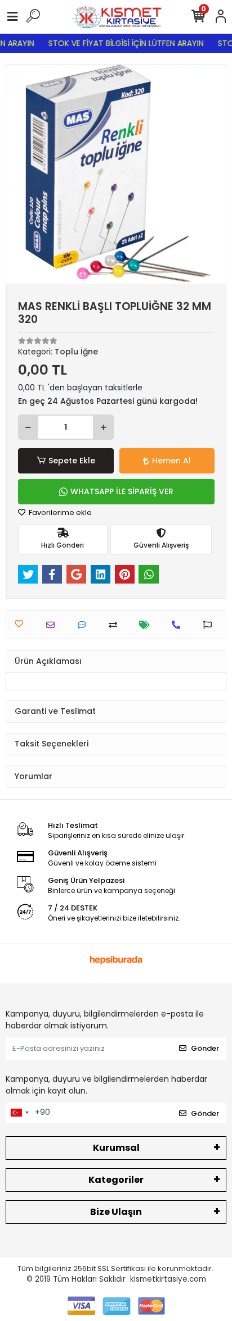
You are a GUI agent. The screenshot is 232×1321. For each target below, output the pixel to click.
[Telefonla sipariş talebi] (179, 625)
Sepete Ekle (71, 460)
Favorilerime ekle (59, 512)
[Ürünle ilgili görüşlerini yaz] (85, 625)
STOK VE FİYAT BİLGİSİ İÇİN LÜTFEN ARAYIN (122, 43)
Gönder (205, 1048)
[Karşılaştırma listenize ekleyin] (116, 625)
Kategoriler (116, 1179)
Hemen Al (171, 460)
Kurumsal (116, 1147)
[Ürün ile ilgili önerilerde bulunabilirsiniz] (210, 625)
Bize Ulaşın (116, 1211)
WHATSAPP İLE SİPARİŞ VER (121, 491)
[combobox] (19, 1112)
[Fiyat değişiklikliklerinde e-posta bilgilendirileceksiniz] (147, 625)
